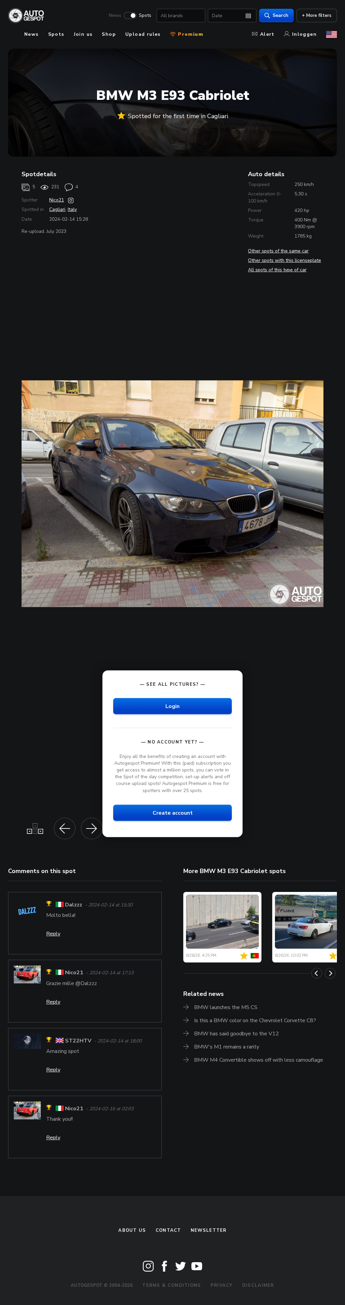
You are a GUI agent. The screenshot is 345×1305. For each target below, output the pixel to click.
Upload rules (143, 34)
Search (280, 15)
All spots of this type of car (277, 270)
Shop (109, 34)
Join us (83, 34)
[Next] (330, 973)
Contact (168, 1230)
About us (132, 1230)
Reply (53, 933)
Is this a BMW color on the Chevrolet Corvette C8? (255, 1020)
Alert (267, 34)
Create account (173, 812)
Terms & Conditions (171, 1285)
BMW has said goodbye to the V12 (236, 1033)
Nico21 (56, 200)
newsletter (209, 1230)
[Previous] (316, 973)
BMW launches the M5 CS (225, 1007)
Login (172, 706)
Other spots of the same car (278, 251)
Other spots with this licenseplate (284, 260)
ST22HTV (78, 1040)
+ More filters (317, 15)
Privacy (222, 1285)
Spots (145, 15)
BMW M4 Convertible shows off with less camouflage (258, 1060)
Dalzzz (73, 904)
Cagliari (57, 209)
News (115, 15)
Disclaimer (258, 1285)
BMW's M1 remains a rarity (226, 1047)
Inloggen (304, 34)
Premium (189, 34)
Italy (72, 209)
